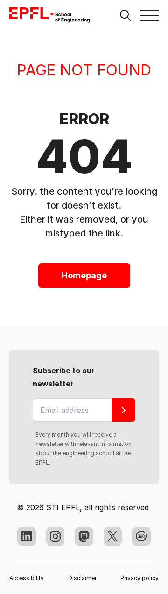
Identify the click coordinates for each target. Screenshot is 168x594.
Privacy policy (139, 577)
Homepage (84, 275)
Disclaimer (82, 577)
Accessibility (26, 577)
